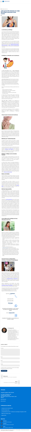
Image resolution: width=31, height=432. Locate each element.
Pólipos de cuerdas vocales (6, 413)
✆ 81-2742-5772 (3, 399)
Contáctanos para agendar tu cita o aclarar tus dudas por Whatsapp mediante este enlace (10, 309)
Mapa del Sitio (3, 415)
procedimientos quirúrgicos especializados (7, 285)
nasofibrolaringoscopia (10, 278)
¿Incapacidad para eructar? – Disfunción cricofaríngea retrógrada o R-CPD (13, 411)
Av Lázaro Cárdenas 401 (6, 394)
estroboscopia (15, 278)
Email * (2, 360)
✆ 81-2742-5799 (10, 300)
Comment (2, 348)
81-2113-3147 (3, 401)
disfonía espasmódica (9, 199)
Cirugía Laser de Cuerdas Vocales (7, 408)
